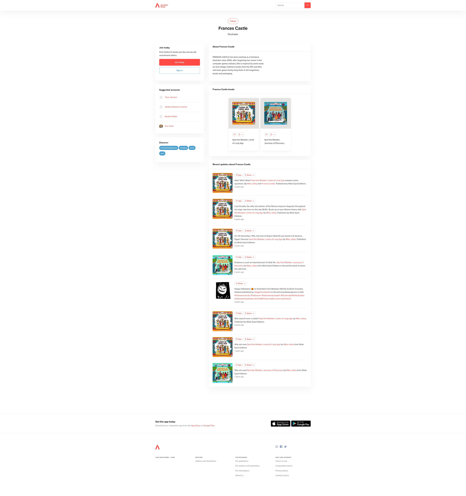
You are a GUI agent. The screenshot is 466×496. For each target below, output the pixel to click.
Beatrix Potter (171, 116)
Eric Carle (169, 126)
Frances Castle (268, 183)
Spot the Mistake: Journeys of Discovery (265, 370)
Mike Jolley (252, 183)
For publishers (241, 461)
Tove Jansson (171, 97)
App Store (195, 425)
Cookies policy (282, 475)
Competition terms (283, 466)
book (192, 148)
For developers (242, 470)
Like (239, 175)
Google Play (208, 425)
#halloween (256, 295)
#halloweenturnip (242, 295)
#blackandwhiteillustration (292, 295)
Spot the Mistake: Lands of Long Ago (268, 180)
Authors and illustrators (205, 461)
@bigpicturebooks (262, 292)
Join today (179, 62)
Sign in (179, 70)
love (162, 153)
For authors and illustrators (247, 466)
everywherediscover (169, 148)
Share (249, 175)
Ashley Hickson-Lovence (176, 107)
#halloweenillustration (244, 298)
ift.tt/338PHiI (260, 298)
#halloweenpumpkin (271, 295)
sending (183, 148)
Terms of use (281, 461)
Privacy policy (281, 470)
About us (239, 475)
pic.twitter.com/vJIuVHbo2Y (278, 298)
